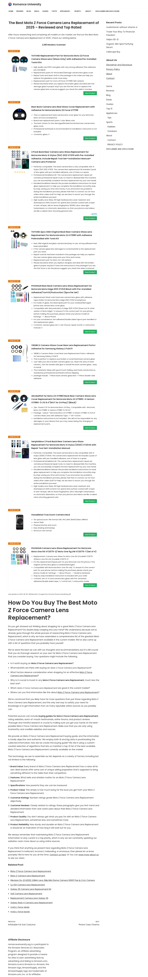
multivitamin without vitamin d (121, 27)
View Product (90, 93)
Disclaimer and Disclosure (119, 64)
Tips (109, 117)
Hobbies (111, 126)
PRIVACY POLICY (115, 144)
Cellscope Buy (113, 51)
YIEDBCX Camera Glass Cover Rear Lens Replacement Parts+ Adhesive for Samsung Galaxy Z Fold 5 (63, 347)
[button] (70, 11)
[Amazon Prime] (94, 214)
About (109, 73)
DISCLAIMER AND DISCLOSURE (107, 11)
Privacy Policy (113, 69)
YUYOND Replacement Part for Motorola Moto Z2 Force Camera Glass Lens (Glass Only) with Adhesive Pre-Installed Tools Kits (63, 59)
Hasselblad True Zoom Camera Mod (50, 514)
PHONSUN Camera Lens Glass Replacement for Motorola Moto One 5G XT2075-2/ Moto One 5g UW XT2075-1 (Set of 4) (64, 550)
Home (11, 11)
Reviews (19, 11)
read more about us (89, 854)
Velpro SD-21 (112, 39)
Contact (110, 78)
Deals (36, 11)
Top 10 (54, 11)
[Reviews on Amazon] (20, 172)
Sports (109, 122)
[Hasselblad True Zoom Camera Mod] (20, 522)
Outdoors (112, 131)
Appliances (111, 113)
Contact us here (58, 854)
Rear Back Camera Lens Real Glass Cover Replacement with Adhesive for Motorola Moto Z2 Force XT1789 (63, 108)
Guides (45, 11)
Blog (29, 11)
